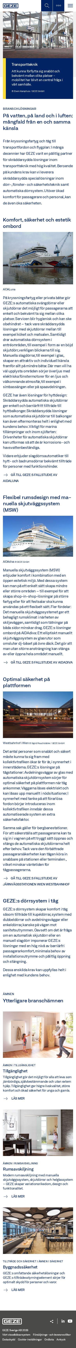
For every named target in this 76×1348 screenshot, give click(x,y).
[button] (52, 1321)
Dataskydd (8, 1339)
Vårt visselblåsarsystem (16, 1334)
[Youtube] (70, 1321)
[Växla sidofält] (58, 5)
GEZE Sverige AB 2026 (15, 1330)
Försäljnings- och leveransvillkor (52, 1334)
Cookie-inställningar (30, 1339)
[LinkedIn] (63, 1321)
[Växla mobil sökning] (47, 5)
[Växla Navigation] (70, 5)
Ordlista (49, 1339)
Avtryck (61, 1339)
